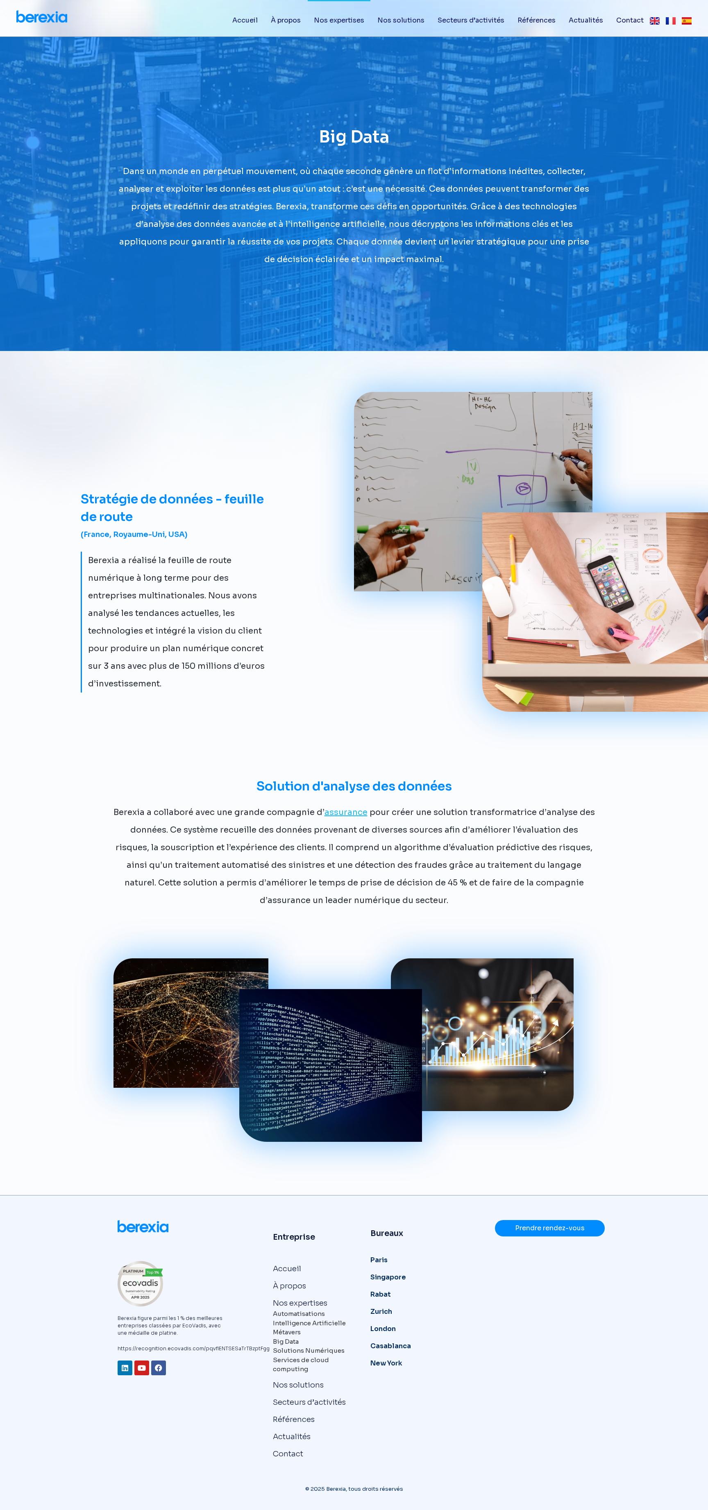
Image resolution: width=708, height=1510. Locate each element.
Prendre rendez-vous (550, 1228)
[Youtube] (141, 1368)
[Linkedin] (125, 1368)
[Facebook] (158, 1368)
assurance (346, 812)
